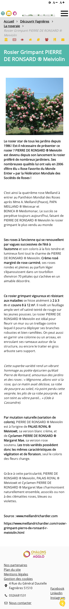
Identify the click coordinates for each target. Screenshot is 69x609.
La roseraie (12, 26)
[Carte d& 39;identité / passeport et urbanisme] (14, 40)
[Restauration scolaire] (55, 40)
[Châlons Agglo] (34, 554)
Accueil (9, 21)
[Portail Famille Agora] (46, 40)
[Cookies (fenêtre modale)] (62, 602)
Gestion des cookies (18, 579)
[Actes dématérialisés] (22, 40)
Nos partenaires (15, 565)
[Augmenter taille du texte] (62, 2)
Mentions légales (16, 574)
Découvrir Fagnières (34, 21)
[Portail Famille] (15, 13)
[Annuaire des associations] (38, 40)
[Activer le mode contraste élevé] (49, 2)
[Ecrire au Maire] (9, 13)
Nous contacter (20, 603)
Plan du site (12, 570)
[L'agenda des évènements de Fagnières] (3, 13)
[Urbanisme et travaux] (30, 40)
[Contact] (63, 40)
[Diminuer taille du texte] (55, 2)
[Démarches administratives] (6, 40)
